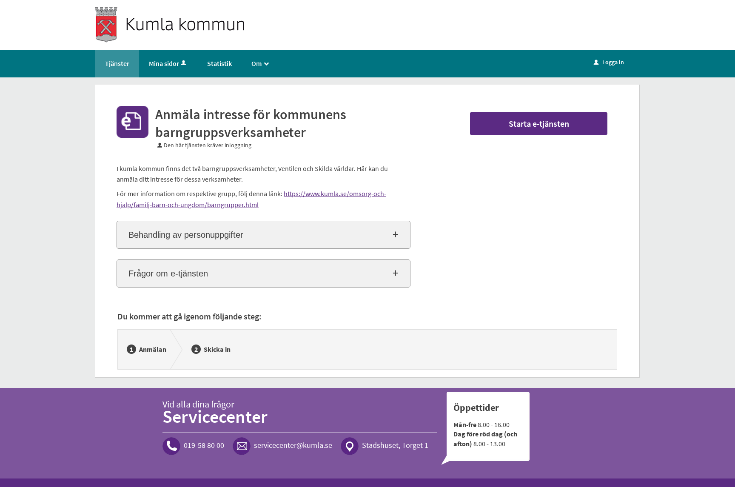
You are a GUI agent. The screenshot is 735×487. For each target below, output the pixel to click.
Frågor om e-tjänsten (168, 273)
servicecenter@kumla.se (293, 445)
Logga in (609, 62)
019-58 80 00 (204, 445)
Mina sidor (164, 63)
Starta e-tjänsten (539, 123)
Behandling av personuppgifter (185, 234)
